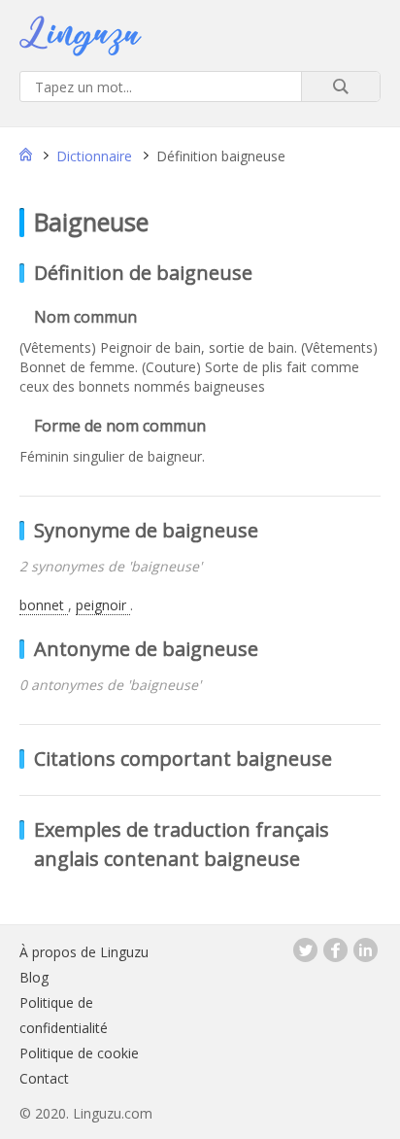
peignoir (103, 605)
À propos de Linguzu (84, 952)
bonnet (43, 605)
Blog (34, 977)
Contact (44, 1078)
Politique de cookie (79, 1053)
